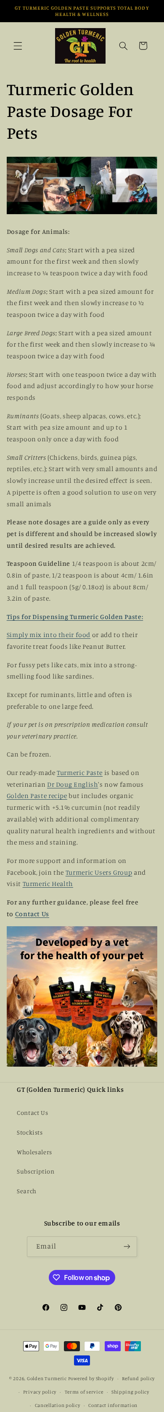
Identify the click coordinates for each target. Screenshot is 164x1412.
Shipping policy (130, 1392)
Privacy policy (39, 1392)
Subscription (36, 1171)
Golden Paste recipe (37, 796)
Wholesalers (34, 1152)
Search (27, 1190)
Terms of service (84, 1392)
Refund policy (138, 1378)
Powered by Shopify (91, 1378)
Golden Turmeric (47, 1378)
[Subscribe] (127, 1246)
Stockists (30, 1132)
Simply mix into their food (48, 635)
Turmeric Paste (80, 773)
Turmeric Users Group (99, 872)
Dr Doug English (72, 784)
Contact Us (32, 914)
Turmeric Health (48, 884)
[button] (17, 45)
